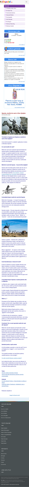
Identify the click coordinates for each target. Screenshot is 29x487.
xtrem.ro (7, 482)
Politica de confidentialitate (6, 478)
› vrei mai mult (21, 55)
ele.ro (9, 481)
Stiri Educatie (9, 19)
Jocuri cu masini (4, 409)
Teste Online (5, 423)
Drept (2, 462)
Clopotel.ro (6, 2)
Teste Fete (3, 441)
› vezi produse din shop (19, 107)
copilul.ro (20, 480)
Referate (4, 449)
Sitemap (17, 477)
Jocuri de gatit (4, 415)
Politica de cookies (15, 478)
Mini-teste (3, 436)
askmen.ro (11, 480)
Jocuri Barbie (4, 411)
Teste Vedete (4, 428)
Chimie (2, 458)
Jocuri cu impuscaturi (6, 417)
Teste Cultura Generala (6, 432)
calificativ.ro (16, 480)
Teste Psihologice (5, 430)
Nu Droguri (8, 21)
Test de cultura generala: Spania (10, 372)
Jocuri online (6, 404)
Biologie (3, 455)
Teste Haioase (4, 438)
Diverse (3, 460)
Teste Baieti (3, 443)
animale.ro (7, 480)
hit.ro (11, 481)
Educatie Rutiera (10, 15)
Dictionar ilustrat (10, 26)
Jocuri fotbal (4, 413)
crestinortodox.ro (4, 481)
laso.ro (14, 481)
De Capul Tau (9, 10)
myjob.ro (22, 481)
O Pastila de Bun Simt (11, 8)
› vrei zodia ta (21, 44)
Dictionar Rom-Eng (10, 23)
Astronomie (3, 453)
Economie (3, 464)
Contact (14, 477)
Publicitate (10, 477)
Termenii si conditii (23, 477)
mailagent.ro (18, 481)
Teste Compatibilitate (6, 434)
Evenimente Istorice (10, 12)
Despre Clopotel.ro (4, 477)
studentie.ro (3, 482)
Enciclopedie (9, 17)
